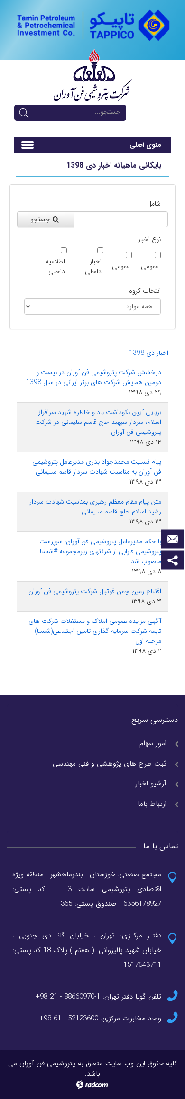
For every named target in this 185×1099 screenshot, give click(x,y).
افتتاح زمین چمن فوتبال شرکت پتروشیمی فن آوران (94, 591)
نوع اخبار (149, 239)
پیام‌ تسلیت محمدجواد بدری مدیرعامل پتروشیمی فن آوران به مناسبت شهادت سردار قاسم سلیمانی (96, 467)
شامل (154, 204)
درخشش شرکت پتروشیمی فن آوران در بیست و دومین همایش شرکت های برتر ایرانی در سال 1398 (93, 377)
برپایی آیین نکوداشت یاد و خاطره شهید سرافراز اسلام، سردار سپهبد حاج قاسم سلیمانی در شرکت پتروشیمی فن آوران (98, 422)
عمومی (150, 266)
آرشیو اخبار (150, 783)
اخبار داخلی (93, 267)
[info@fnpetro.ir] (172, 539)
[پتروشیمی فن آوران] (92, 24)
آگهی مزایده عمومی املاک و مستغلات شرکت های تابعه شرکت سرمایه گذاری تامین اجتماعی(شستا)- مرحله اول (94, 631)
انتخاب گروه (145, 291)
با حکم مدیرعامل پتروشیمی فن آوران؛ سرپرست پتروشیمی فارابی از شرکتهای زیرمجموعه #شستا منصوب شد (100, 551)
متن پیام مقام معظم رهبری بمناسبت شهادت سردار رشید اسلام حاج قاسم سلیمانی (95, 506)
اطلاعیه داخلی (55, 267)
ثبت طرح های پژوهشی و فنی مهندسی (109, 763)
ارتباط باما (152, 804)
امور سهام (152, 743)
